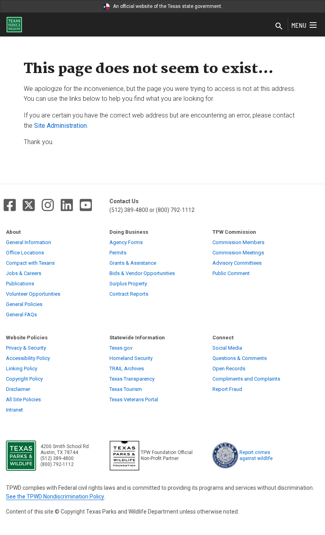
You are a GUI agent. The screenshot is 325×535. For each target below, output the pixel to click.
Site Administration (60, 125)
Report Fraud (227, 389)
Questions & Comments (239, 358)
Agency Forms (126, 242)
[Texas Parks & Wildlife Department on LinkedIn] (67, 205)
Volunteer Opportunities (33, 294)
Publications (20, 284)
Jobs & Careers (23, 273)
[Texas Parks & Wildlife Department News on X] (29, 205)
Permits (117, 253)
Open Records (228, 368)
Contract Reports (128, 294)
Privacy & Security (26, 348)
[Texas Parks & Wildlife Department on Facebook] (10, 205)
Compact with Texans (30, 263)
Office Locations (25, 253)
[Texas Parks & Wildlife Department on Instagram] (48, 205)
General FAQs (21, 315)
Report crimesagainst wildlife (256, 455)
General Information (28, 242)
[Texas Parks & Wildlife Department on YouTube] (86, 205)
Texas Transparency (132, 379)
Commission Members (238, 242)
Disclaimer (18, 389)
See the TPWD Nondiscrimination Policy (55, 496)
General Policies (24, 304)
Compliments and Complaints (246, 379)
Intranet (14, 410)
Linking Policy (21, 368)
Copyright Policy (24, 379)
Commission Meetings (238, 253)
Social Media (227, 348)
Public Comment (231, 273)
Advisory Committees (237, 263)
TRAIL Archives (126, 368)
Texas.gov (120, 348)
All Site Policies (23, 399)
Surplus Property (128, 284)
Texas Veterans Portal (133, 399)
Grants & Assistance (132, 263)
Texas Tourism (125, 389)
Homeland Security (131, 358)
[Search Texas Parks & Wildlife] (279, 26)
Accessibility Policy (28, 358)
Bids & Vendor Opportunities (142, 273)
